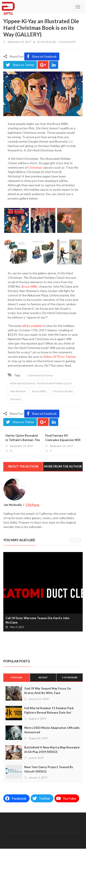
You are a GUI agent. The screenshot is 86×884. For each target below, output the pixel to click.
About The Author (23, 466)
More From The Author (63, 466)
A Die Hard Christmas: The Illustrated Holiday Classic (41, 383)
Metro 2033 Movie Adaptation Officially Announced (52, 730)
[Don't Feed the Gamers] (8, 6)
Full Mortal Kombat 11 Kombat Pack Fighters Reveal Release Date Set (49, 710)
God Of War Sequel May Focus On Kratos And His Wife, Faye (47, 691)
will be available (32, 326)
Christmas (35, 167)
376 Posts (32, 505)
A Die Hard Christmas (40, 375)
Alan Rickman (18, 391)
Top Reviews (69, 677)
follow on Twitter (59, 356)
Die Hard (15, 399)
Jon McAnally (48, 41)
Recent (43, 677)
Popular (16, 677)
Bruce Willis (30, 286)
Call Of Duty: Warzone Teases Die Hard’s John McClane (37, 620)
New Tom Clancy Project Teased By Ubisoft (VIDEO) (48, 769)
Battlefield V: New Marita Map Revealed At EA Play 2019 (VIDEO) (51, 750)
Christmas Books (63, 391)
